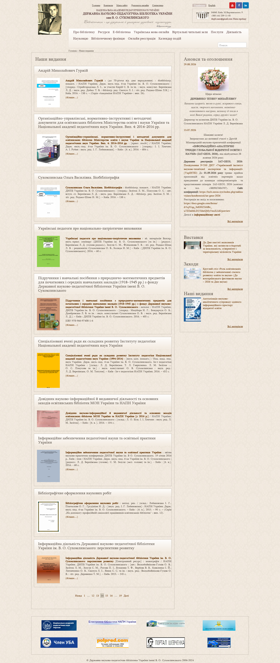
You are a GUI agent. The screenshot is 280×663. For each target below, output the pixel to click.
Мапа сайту (122, 5)
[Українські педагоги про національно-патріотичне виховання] (48, 251)
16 (111, 595)
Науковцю (80, 38)
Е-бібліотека (122, 32)
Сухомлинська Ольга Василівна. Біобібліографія (78, 177)
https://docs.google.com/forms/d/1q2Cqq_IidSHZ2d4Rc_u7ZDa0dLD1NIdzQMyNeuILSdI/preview (207, 206)
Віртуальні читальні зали (190, 32)
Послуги (217, 32)
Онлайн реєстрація (141, 38)
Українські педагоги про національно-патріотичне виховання (90, 228)
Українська (199, 5)
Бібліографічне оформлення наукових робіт (74, 492)
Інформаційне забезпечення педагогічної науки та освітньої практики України (97, 440)
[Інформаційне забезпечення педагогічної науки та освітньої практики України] (48, 465)
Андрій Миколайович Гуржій (63, 70)
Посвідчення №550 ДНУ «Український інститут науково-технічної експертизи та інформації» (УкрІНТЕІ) (213, 168)
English (211, 5)
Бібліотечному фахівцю (108, 38)
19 (120, 595)
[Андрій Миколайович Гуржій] (48, 92)
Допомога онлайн (140, 5)
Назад (78, 595)
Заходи (191, 264)
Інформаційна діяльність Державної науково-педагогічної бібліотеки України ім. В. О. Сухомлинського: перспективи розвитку (96, 545)
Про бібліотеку (84, 32)
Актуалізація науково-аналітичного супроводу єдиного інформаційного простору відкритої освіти (222, 303)
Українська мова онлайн (151, 32)
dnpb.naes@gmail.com (221, 18)
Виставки (193, 237)
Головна (96, 5)
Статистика (157, 5)
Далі (126, 595)
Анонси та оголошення (208, 59)
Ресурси (104, 32)
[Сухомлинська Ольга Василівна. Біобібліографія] (48, 200)
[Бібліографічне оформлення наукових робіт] (48, 516)
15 (106, 595)
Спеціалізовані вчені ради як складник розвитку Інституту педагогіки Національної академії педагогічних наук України (97, 343)
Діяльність (234, 32)
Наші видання (198, 293)
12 (93, 595)
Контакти (108, 5)
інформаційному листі (207, 214)
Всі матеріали (235, 221)
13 (97, 595)
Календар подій (169, 38)
